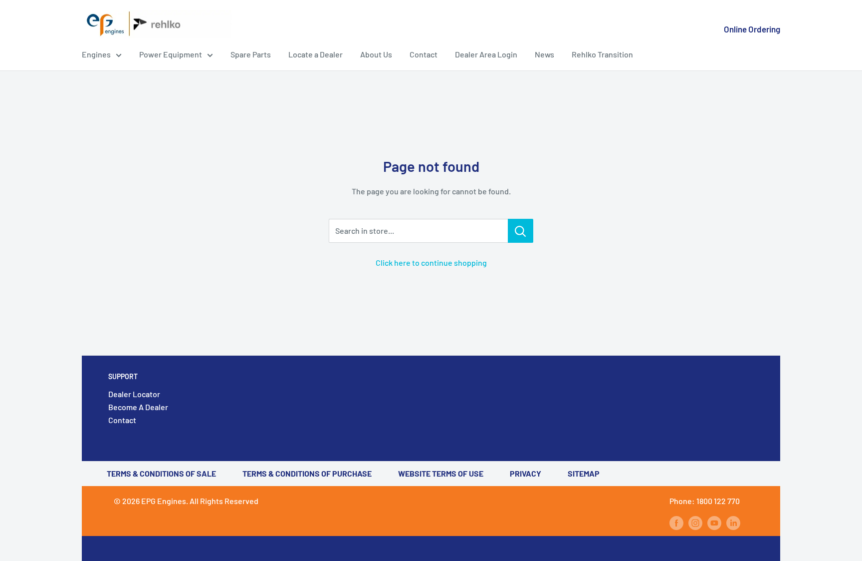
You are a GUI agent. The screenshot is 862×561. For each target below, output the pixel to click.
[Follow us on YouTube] (714, 522)
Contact (423, 54)
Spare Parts (250, 54)
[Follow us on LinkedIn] (733, 522)
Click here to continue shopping (431, 262)
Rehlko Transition (602, 54)
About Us (376, 54)
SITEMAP (584, 473)
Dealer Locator (134, 394)
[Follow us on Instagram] (695, 522)
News (544, 54)
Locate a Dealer (315, 54)
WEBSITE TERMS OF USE (440, 473)
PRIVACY (525, 473)
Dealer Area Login (486, 54)
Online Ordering (752, 29)
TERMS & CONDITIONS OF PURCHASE (307, 473)
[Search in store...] (520, 231)
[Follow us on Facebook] (676, 522)
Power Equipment (170, 54)
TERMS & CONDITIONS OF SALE (161, 473)
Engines (96, 54)
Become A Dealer (138, 407)
